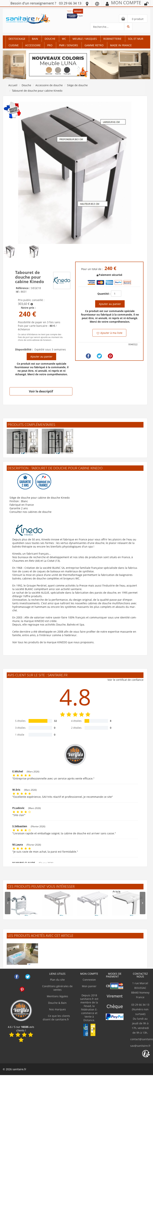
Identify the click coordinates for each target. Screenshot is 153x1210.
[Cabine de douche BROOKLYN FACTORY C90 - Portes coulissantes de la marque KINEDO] (57, 444)
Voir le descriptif (41, 391)
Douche (50, 38)
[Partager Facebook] (88, 355)
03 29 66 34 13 (70, 3)
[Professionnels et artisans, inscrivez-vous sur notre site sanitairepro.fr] (75, 15)
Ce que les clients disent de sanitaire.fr (56, 1017)
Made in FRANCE (121, 45)
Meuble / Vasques (85, 38)
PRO (49, 45)
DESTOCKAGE (17, 38)
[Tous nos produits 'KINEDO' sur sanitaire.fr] (61, 280)
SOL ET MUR (135, 38)
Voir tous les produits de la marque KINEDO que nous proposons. (53, 642)
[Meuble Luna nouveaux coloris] (76, 64)
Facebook (16, 976)
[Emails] (97, 3)
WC (64, 38)
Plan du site (57, 979)
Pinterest (22, 989)
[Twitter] (99, 355)
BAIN (35, 38)
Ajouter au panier (41, 356)
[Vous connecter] (146, 4)
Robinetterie (112, 38)
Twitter (27, 976)
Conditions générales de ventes (57, 987)
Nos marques (57, 1009)
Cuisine (14, 45)
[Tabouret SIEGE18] (75, 172)
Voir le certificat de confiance (125, 680)
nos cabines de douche (37, 512)
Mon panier (89, 986)
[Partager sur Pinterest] (110, 355)
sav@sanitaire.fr (140, 1045)
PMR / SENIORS (68, 45)
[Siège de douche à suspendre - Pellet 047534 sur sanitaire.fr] (22, 906)
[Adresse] (87, 3)
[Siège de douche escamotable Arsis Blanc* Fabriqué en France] (127, 906)
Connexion (89, 979)
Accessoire (33, 45)
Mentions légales (57, 996)
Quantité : (103, 293)
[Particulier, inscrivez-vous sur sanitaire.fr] (75, 11)
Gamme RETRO (94, 45)
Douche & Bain (57, 1003)
